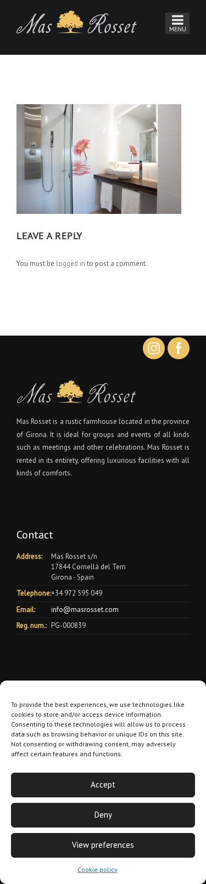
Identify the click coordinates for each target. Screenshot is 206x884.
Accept (103, 784)
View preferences (103, 845)
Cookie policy (97, 869)
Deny (103, 814)
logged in (70, 263)
